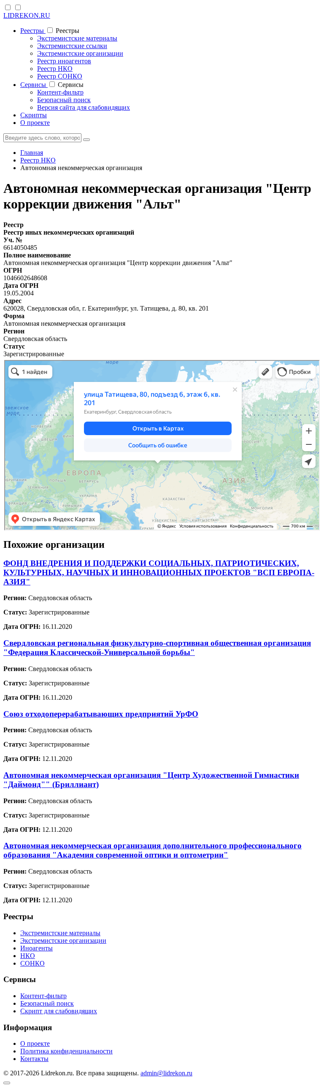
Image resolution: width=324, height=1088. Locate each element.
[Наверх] (6, 1083)
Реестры (33, 30)
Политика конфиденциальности (66, 1051)
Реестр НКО (55, 68)
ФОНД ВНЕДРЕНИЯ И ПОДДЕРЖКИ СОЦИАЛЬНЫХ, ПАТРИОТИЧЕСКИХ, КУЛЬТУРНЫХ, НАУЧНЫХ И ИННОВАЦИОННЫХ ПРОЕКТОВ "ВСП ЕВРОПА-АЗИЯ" (158, 572)
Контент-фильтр (60, 92)
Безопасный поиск (64, 99)
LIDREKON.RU (26, 15)
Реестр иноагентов (64, 61)
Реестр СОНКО (59, 76)
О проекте (35, 122)
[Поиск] (86, 139)
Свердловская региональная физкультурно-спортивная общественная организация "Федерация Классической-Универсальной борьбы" (157, 648)
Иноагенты (36, 948)
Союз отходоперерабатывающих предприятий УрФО (100, 713)
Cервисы (34, 84)
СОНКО (32, 963)
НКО (27, 955)
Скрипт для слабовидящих (58, 1011)
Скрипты (33, 115)
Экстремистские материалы (77, 38)
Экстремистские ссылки (72, 45)
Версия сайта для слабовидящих (83, 107)
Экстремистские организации (80, 53)
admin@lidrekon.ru (166, 1073)
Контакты (34, 1058)
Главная (31, 152)
